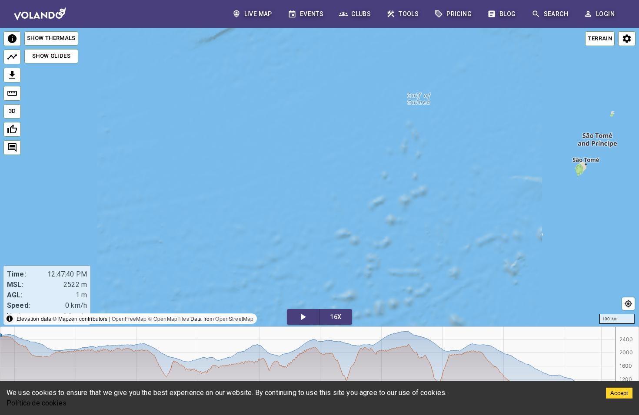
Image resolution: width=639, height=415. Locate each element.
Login (605, 13)
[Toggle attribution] (9, 318)
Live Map (258, 13)
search (556, 13)
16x (335, 316)
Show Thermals (51, 38)
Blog (507, 13)
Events (311, 13)
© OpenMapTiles (168, 318)
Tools (409, 13)
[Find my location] (628, 303)
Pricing (459, 13)
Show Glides (51, 56)
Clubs (361, 13)
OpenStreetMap (234, 318)
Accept (619, 393)
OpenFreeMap (129, 318)
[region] (319, 177)
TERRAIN (600, 38)
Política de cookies (37, 403)
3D (12, 111)
